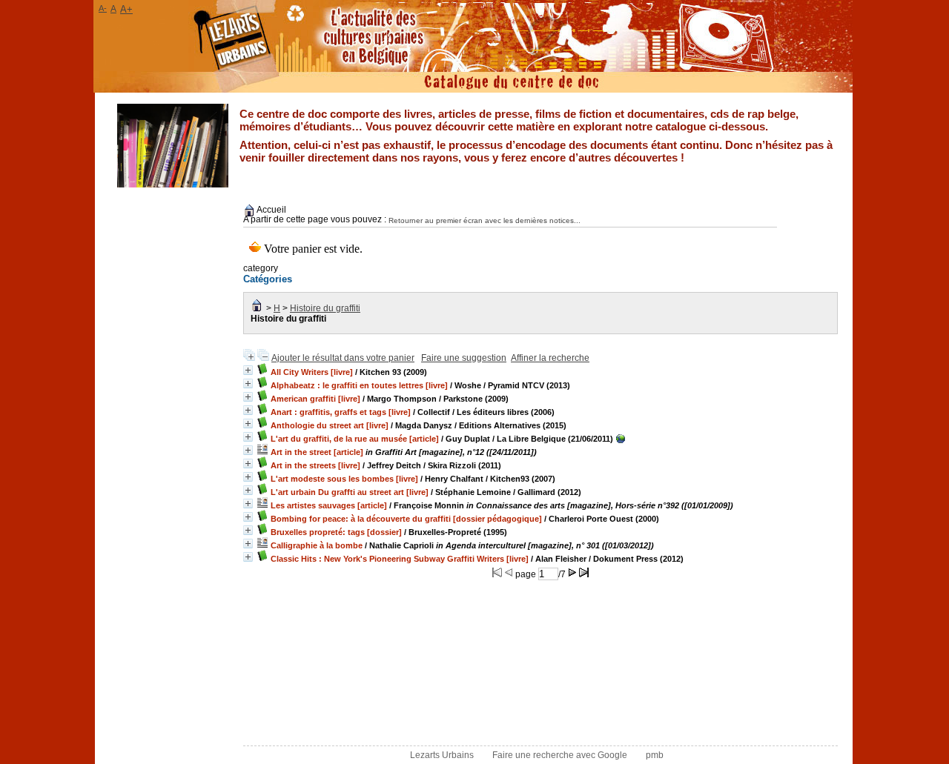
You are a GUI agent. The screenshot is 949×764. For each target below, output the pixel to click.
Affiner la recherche (550, 358)
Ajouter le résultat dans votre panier (342, 358)
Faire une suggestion (463, 358)
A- (103, 8)
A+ (126, 9)
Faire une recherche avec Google (559, 755)
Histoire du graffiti (325, 308)
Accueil (270, 210)
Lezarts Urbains (442, 755)
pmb (655, 755)
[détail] (248, 370)
